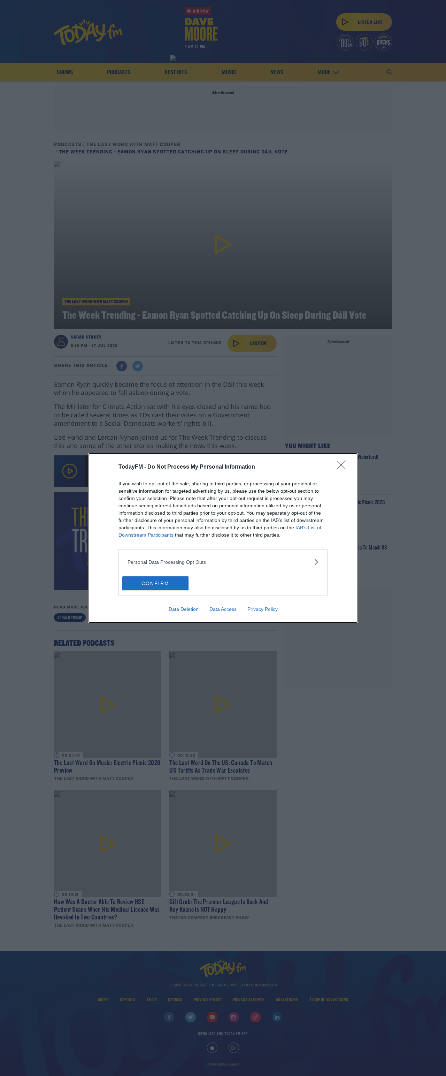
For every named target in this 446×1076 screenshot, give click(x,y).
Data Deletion (184, 609)
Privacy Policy (262, 609)
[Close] (343, 467)
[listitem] (223, 562)
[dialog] (223, 538)
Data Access (223, 609)
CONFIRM (155, 583)
